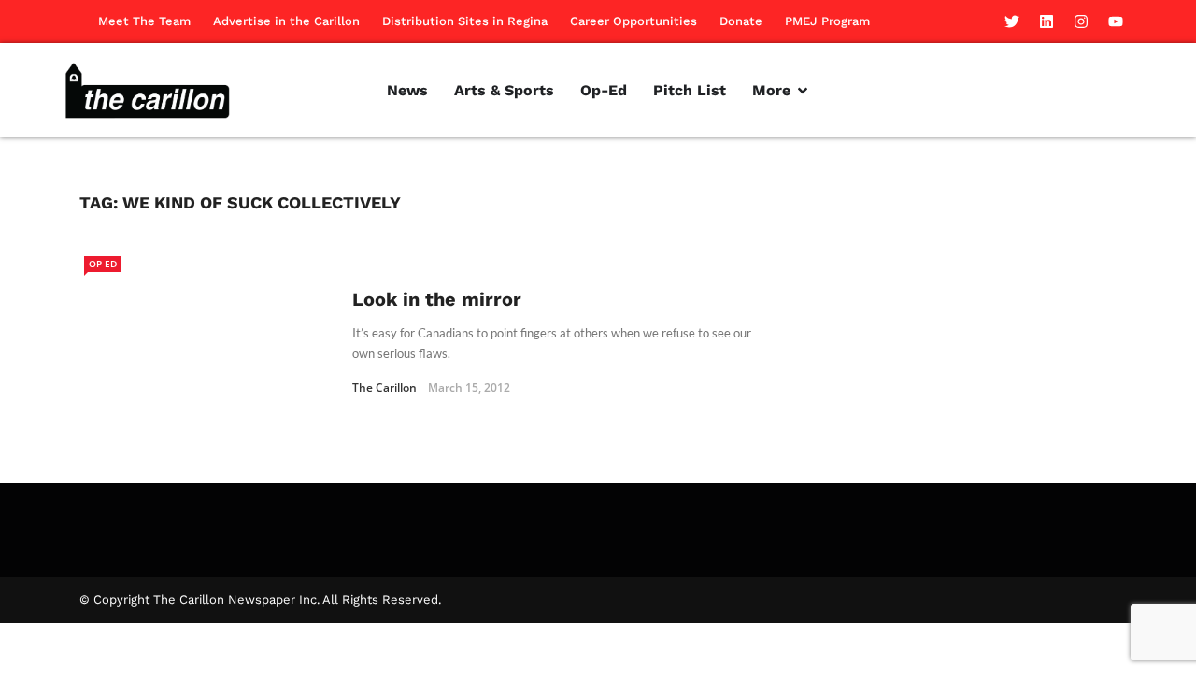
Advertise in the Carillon (286, 21)
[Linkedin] (1046, 21)
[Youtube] (1116, 21)
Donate (740, 21)
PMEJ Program (827, 21)
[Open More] (802, 90)
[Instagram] (1081, 21)
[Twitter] (1012, 21)
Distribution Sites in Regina (465, 21)
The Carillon (384, 387)
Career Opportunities (633, 21)
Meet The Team (144, 21)
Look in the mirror (436, 299)
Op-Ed (103, 263)
